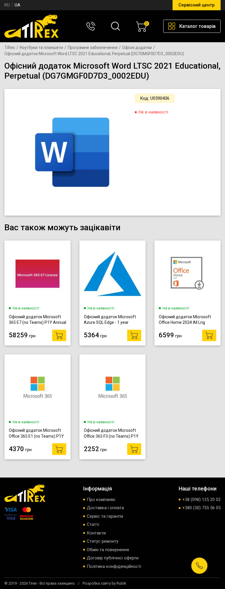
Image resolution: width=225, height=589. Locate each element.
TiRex (9, 47)
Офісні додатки (137, 47)
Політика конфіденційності (114, 566)
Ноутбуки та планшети (41, 47)
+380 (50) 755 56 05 (201, 507)
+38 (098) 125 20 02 (201, 499)
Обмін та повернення (108, 549)
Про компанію (101, 499)
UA (17, 5)
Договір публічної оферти (113, 558)
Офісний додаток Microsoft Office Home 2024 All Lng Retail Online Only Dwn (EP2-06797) (185, 319)
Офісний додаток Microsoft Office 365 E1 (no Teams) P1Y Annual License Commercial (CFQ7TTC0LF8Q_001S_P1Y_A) (37, 433)
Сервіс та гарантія (105, 516)
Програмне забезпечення (92, 47)
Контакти (96, 533)
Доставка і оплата (105, 507)
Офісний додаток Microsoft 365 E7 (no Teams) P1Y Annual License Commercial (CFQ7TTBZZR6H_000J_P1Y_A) (37, 319)
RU (7, 5)
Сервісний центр (196, 5)
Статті (93, 524)
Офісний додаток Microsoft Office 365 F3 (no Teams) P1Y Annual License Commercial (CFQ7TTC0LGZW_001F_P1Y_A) (112, 433)
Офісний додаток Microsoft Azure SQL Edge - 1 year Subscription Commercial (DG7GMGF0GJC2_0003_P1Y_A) (112, 319)
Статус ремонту (102, 541)
